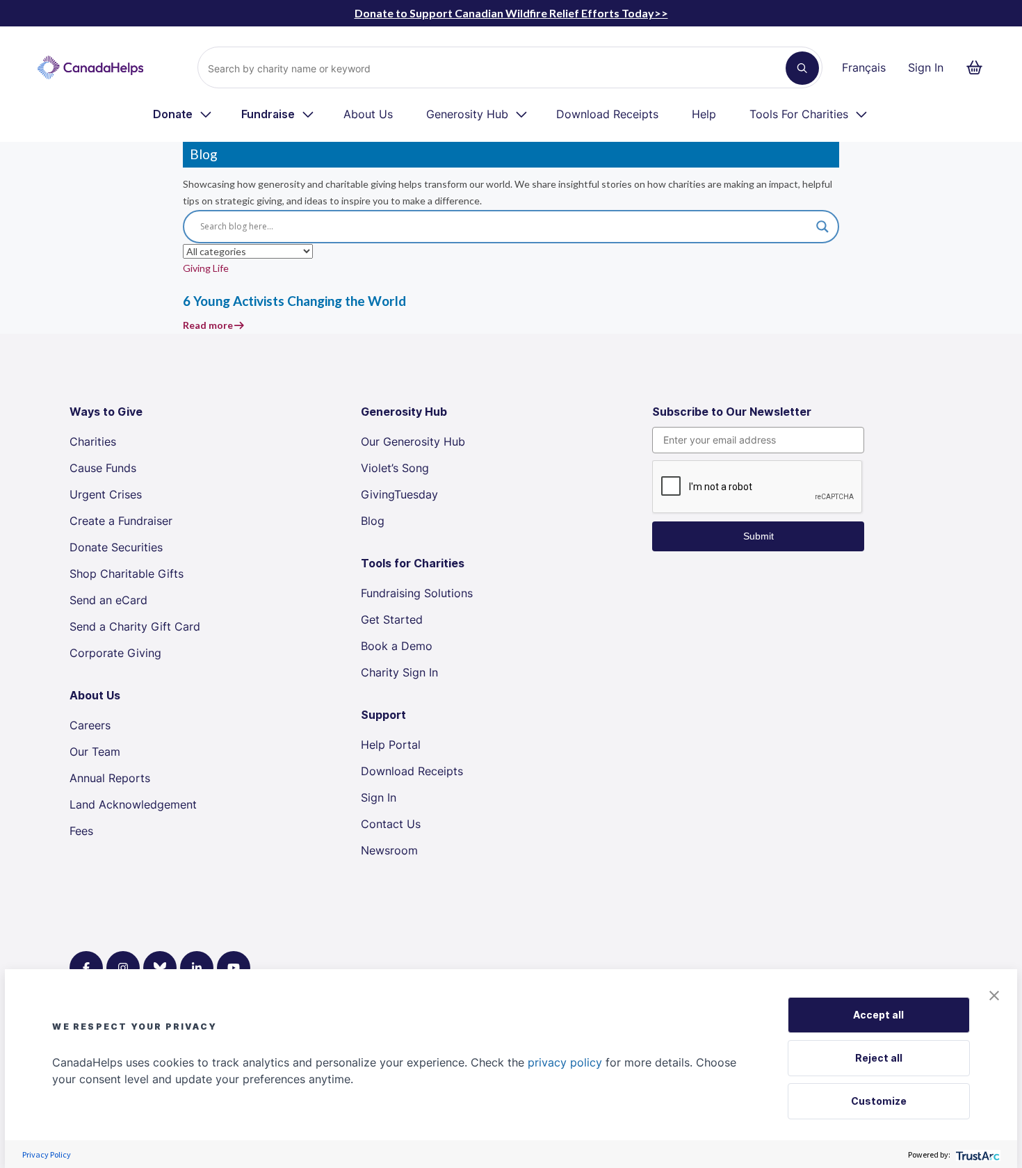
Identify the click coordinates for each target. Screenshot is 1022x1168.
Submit (758, 536)
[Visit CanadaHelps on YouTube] (233, 967)
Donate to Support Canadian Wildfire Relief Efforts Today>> (511, 12)
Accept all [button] (878, 1015)
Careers (90, 725)
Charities (93, 441)
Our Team (95, 752)
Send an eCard (108, 600)
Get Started (392, 619)
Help (704, 114)
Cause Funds (103, 468)
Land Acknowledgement (133, 804)
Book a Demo (396, 646)
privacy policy (565, 1062)
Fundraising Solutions (417, 593)
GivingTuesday (399, 494)
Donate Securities (116, 547)
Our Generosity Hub (413, 441)
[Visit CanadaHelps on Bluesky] (160, 967)
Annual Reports (110, 778)
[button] (994, 994)
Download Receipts (607, 114)
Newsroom (389, 850)
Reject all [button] (878, 1058)
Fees (81, 831)
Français (864, 67)
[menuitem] (183, 114)
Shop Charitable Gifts (127, 574)
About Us (368, 114)
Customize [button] (879, 1101)
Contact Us (391, 824)
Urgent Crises (106, 494)
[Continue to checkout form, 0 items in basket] (978, 67)
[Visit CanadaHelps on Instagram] (123, 967)
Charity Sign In (399, 672)
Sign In (925, 67)
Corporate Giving (115, 653)
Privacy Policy (46, 1154)
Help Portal (391, 745)
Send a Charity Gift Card (135, 626)
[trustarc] (976, 1154)
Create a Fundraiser (121, 521)
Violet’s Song (395, 468)
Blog (372, 521)
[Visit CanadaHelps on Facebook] (86, 967)
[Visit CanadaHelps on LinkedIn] (196, 967)
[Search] (802, 68)
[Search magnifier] (822, 226)
